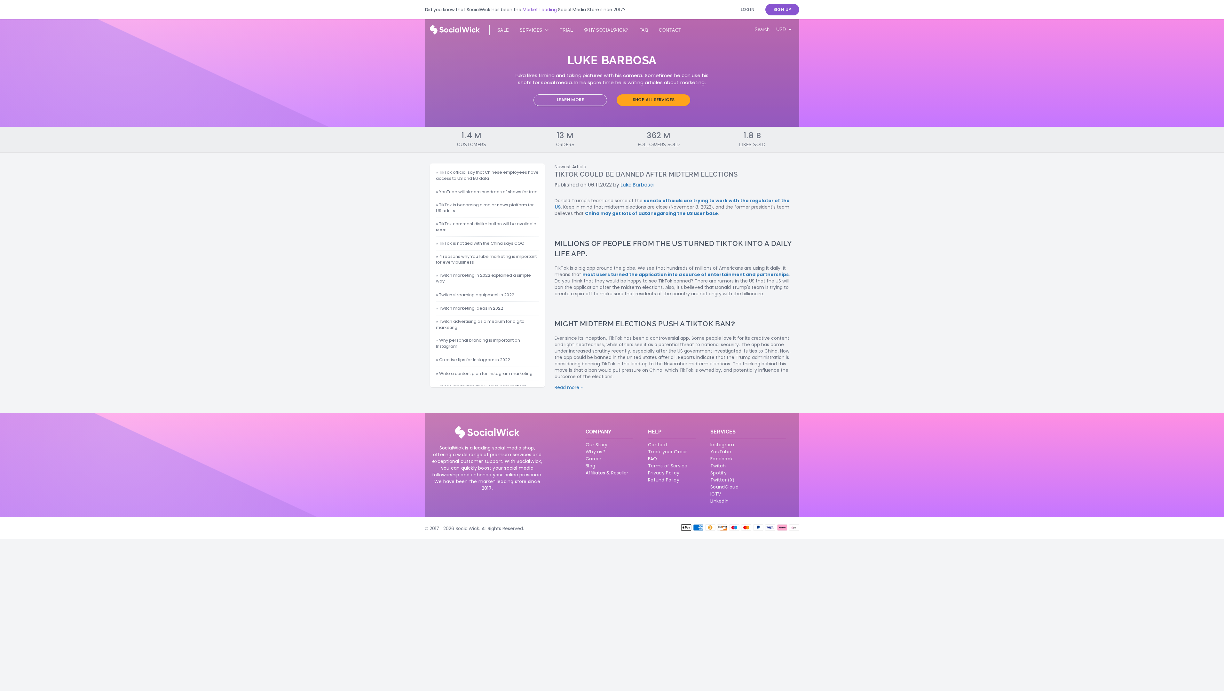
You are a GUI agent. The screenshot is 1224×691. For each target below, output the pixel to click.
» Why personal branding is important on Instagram (478, 343)
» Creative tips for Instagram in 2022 (473, 360)
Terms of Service (668, 466)
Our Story (597, 444)
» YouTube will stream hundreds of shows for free (487, 192)
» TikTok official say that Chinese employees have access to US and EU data (487, 175)
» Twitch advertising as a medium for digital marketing (480, 324)
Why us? (595, 452)
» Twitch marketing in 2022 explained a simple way (483, 278)
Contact (670, 30)
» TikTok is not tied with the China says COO (480, 243)
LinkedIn (719, 501)
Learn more (570, 100)
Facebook (721, 459)
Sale (503, 30)
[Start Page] (455, 33)
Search (762, 29)
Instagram (722, 444)
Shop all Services (654, 100)
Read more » (569, 387)
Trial (566, 30)
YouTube (720, 452)
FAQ (652, 459)
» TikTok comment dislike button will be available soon (486, 227)
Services (532, 30)
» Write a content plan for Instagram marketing (484, 374)
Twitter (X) (722, 480)
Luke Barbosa (637, 184)
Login (748, 9)
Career (594, 459)
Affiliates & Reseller (607, 473)
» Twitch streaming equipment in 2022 (475, 295)
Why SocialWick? (606, 30)
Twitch (718, 466)
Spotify (718, 473)
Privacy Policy (663, 473)
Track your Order (667, 452)
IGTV (715, 494)
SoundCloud (724, 487)
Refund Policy (663, 480)
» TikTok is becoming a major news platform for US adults (485, 208)
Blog (590, 466)
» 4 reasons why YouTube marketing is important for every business (486, 260)
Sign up (782, 9)
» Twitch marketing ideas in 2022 (469, 308)
